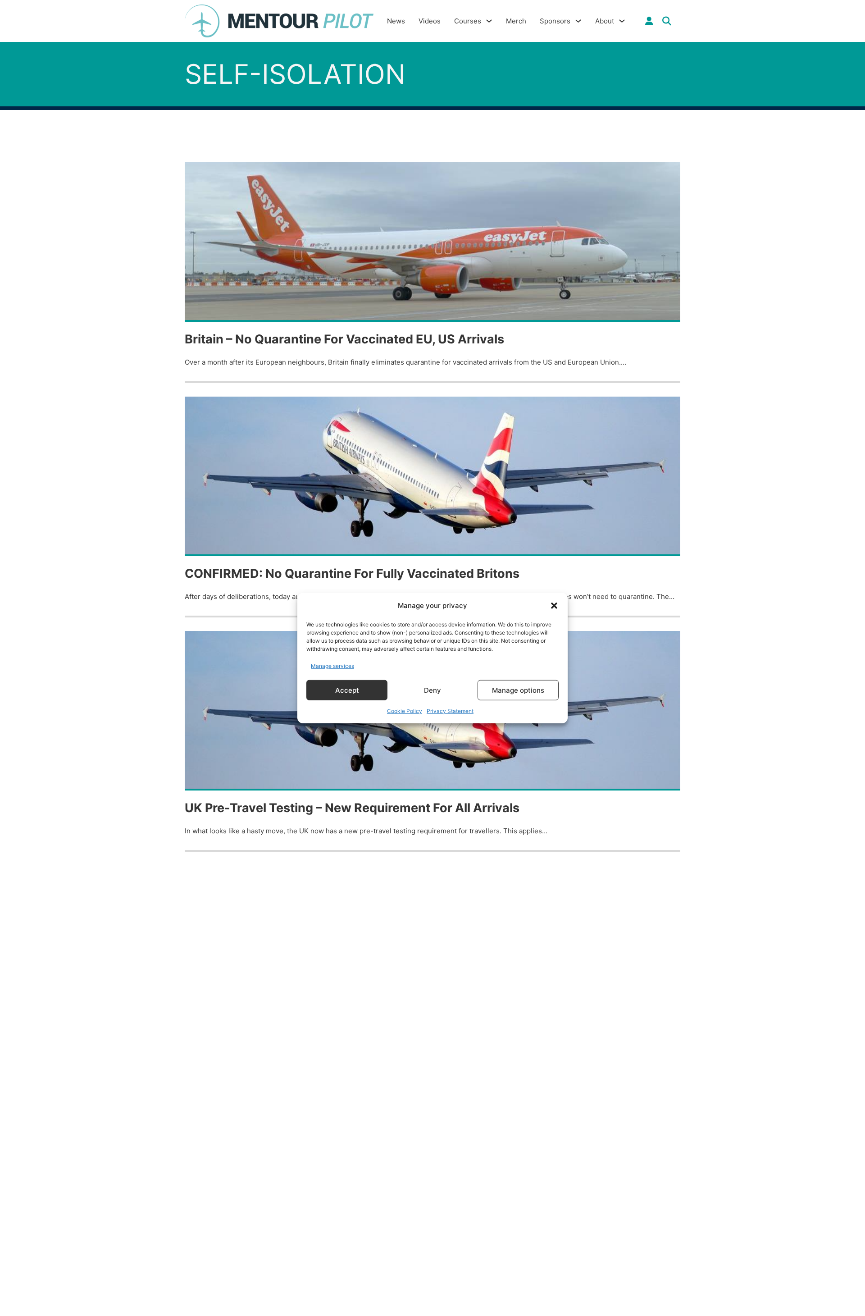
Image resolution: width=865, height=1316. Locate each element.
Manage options (518, 689)
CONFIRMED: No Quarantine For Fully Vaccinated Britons (352, 573)
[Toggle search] (666, 21)
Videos (430, 21)
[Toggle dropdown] (649, 21)
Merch (516, 21)
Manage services (332, 665)
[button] (554, 605)
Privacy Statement (450, 711)
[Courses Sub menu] (489, 21)
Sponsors (555, 21)
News (396, 21)
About (604, 21)
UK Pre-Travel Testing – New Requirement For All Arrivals (352, 807)
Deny (432, 689)
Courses (467, 21)
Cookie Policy (404, 711)
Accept (347, 689)
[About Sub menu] (622, 21)
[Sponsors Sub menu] (578, 21)
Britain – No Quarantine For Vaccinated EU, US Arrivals (344, 339)
